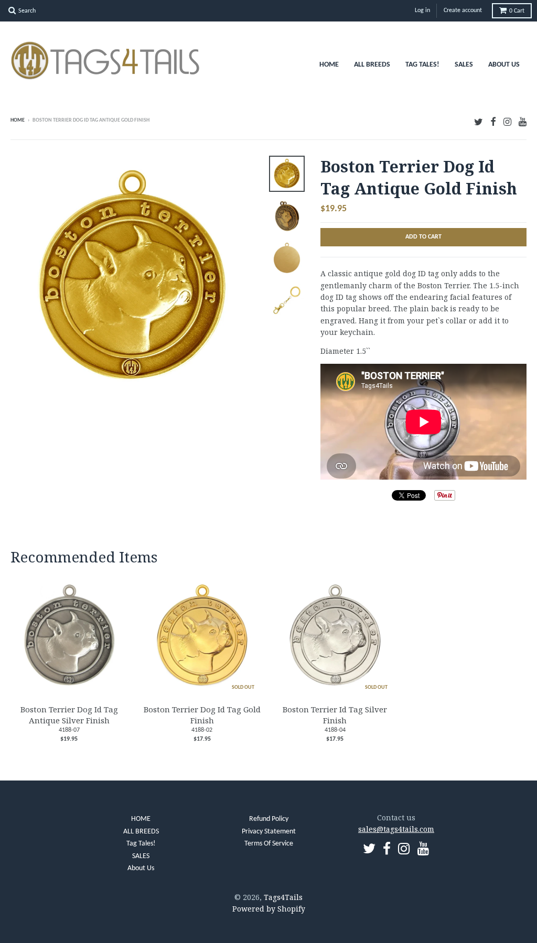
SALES (464, 65)
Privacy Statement (269, 832)
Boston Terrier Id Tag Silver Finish (335, 714)
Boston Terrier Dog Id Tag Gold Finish (202, 714)
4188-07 (69, 730)
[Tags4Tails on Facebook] (493, 121)
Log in (422, 10)
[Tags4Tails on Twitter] (478, 121)
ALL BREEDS (372, 65)
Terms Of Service (268, 844)
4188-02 (201, 730)
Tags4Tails (283, 897)
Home (17, 120)
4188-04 (335, 730)
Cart (516, 11)
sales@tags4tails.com (396, 829)
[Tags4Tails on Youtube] (523, 121)
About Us (504, 65)
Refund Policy (268, 819)
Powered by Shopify (268, 909)
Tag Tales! (422, 65)
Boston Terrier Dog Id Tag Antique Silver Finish (69, 714)
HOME (329, 65)
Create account (463, 10)
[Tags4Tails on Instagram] (507, 121)
